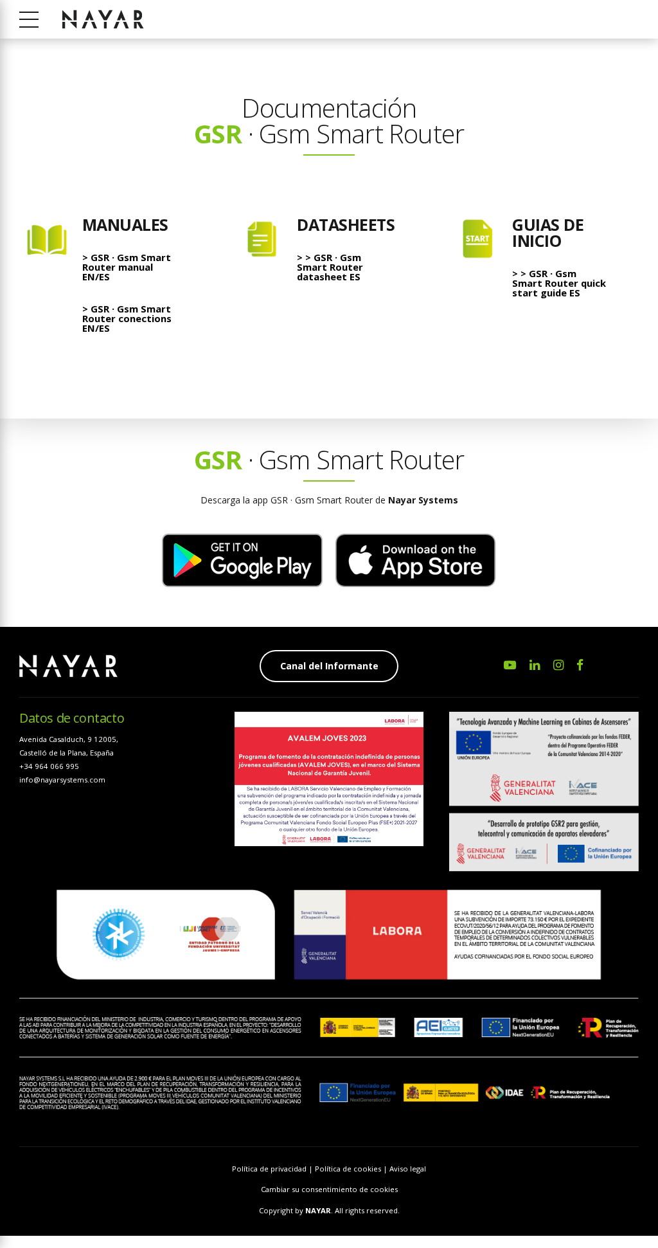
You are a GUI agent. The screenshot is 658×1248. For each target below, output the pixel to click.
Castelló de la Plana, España (66, 752)
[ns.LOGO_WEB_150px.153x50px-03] (68, 666)
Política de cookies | (352, 1168)
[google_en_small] (242, 560)
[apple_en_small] (415, 560)
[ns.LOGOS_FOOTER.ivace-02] (544, 791)
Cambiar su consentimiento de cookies (329, 1189)
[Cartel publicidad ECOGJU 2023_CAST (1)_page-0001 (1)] (329, 779)
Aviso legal (407, 1168)
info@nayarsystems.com (62, 779)
